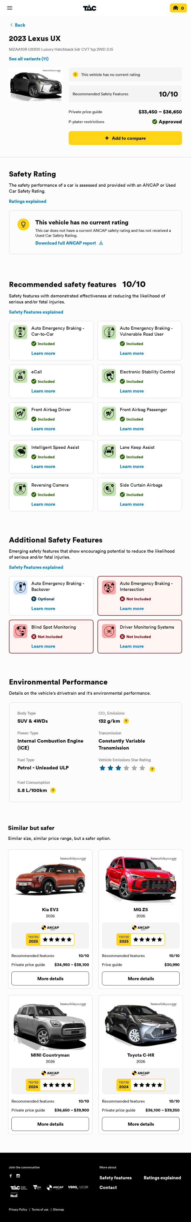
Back (20, 25)
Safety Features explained (36, 312)
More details (50, 978)
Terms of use (40, 1209)
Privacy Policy (18, 1209)
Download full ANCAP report (65, 243)
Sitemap (58, 1209)
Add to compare (129, 138)
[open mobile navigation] (9, 7)
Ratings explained (27, 201)
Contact (108, 1187)
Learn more (43, 353)
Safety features (115, 1177)
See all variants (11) (28, 59)
